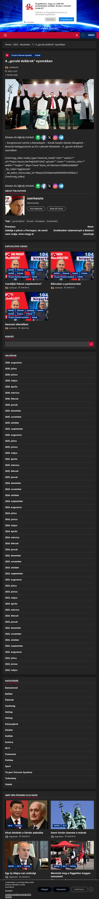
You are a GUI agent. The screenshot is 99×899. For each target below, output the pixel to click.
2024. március (12, 537)
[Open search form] (77, 35)
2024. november (13, 489)
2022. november (13, 633)
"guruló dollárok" (18, 221)
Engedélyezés (66, 19)
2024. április (11, 531)
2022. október (12, 640)
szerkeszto (13, 67)
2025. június (11, 447)
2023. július (11, 585)
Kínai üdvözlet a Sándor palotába (24, 832)
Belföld (11, 270)
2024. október (12, 495)
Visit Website (36, 208)
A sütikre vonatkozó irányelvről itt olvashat (18, 895)
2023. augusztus (13, 579)
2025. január (11, 477)
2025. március (12, 465)
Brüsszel (30, 221)
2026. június (11, 374)
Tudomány (10, 778)
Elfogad (44, 889)
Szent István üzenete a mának (68, 832)
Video (91, 35)
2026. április (11, 386)
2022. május (11, 670)
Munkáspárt (40, 221)
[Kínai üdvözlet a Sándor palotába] (26, 814)
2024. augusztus (13, 507)
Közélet (40, 270)
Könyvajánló (11, 724)
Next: (73, 230)
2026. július (11, 368)
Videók (37, 55)
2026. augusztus (13, 362)
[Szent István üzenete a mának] (72, 814)
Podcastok (10, 754)
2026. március (12, 392)
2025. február (12, 471)
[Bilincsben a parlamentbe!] (72, 266)
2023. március (12, 609)
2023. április (11, 603)
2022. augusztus (13, 652)
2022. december (13, 627)
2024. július (11, 513)
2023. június (11, 591)
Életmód (20, 270)
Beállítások (79, 889)
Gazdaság (30, 270)
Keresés (9, 336)
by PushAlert (30, 22)
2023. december (13, 555)
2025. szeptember (14, 428)
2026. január (11, 404)
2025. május (11, 453)
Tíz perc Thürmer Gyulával (21, 55)
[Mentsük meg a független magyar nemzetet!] (72, 855)
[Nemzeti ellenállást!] (26, 306)
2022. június (11, 664)
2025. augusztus (13, 435)
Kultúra (20, 314)
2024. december (13, 483)
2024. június (11, 519)
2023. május (11, 597)
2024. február (12, 543)
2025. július (11, 440)
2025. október (12, 422)
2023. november (13, 561)
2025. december (13, 410)
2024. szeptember (14, 501)
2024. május (11, 525)
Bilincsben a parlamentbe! (66, 283)
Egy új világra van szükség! (20, 873)
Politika (20, 273)
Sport (8, 766)
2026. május (11, 380)
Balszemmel (11, 687)
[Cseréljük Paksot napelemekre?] (26, 266)
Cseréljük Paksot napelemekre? (23, 283)
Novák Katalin (52, 221)
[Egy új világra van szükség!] (26, 855)
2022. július (11, 658)
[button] (5, 35)
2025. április (11, 459)
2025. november (13, 416)
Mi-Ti (7, 748)
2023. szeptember (14, 573)
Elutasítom (61, 889)
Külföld (11, 273)
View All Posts (56, 208)
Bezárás (50, 19)
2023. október (12, 567)
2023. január (11, 621)
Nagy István (13, 836)
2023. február (12, 615)
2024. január (11, 549)
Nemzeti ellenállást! (16, 324)
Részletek (8, 890)
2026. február (12, 398)
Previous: (26, 230)
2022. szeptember (14, 645)
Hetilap (9, 712)
